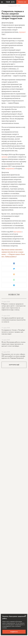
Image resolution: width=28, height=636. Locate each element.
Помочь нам (22, 2)
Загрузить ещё (14, 365)
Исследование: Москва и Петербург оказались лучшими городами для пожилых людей (13, 332)
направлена (10, 168)
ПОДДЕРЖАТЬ (14, 631)
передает (22, 32)
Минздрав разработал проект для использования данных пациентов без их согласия (14, 320)
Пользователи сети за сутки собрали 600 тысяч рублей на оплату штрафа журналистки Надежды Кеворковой (13, 356)
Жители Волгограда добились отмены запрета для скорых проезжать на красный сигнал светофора (13, 344)
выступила (18, 232)
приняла (5, 157)
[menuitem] (2, 2)
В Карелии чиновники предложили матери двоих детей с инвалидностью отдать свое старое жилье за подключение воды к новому (14, 307)
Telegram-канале (14, 254)
